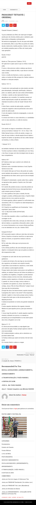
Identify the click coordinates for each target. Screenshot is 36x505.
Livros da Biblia (6, 453)
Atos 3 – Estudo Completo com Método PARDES (18, 389)
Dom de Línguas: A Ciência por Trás (18, 479)
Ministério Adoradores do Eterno (15, 502)
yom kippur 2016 (20, 497)
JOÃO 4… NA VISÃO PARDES (11, 385)
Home (4, 9)
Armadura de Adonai (14, 489)
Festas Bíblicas (6, 450)
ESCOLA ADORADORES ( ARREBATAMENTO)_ (17, 370)
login (15, 408)
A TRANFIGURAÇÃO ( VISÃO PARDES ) (15, 377)
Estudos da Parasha (7, 447)
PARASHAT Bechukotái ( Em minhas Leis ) (20, 482)
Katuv (30, 502)
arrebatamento (5, 497)
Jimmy (6, 21)
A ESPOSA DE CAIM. (8, 381)
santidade (14, 497)
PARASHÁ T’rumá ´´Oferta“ (25, 355)
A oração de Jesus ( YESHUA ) (11, 361)
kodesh (9, 497)
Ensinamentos (13, 9)
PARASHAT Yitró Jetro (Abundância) (18, 485)
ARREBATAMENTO (8, 374)
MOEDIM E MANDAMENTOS (10, 460)
